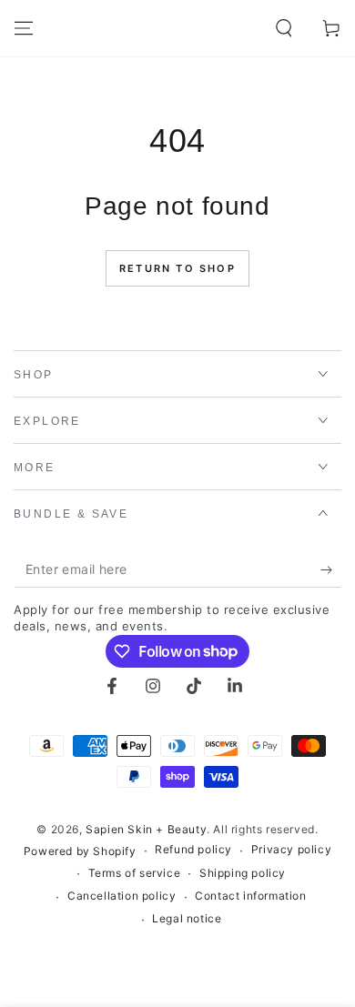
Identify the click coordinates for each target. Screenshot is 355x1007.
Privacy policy (291, 849)
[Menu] (23, 28)
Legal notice (186, 918)
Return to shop (177, 268)
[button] (284, 28)
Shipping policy (242, 873)
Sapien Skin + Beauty (146, 829)
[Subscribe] (330, 569)
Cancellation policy (121, 895)
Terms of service (134, 873)
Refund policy (193, 849)
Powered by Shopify (80, 851)
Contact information (250, 895)
